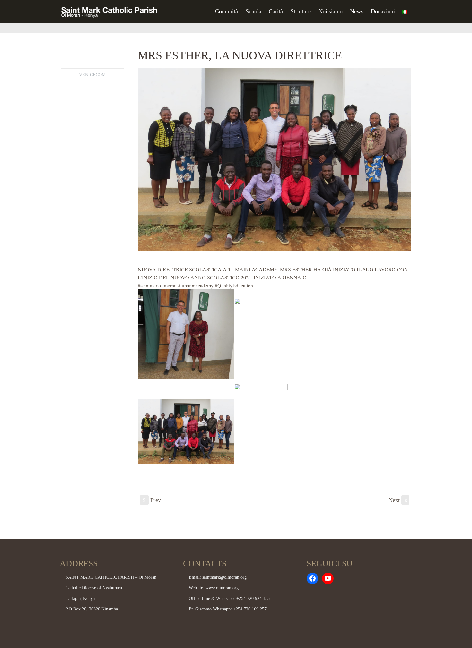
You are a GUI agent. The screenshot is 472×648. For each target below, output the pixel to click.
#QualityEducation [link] (234, 285)
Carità (276, 11)
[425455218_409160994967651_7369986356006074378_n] (274, 159)
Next (398, 500)
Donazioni (383, 11)
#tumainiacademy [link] (196, 285)
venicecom (92, 74)
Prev (152, 500)
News (356, 11)
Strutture (301, 11)
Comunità (226, 11)
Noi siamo (331, 11)
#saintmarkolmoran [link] (157, 285)
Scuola (253, 11)
